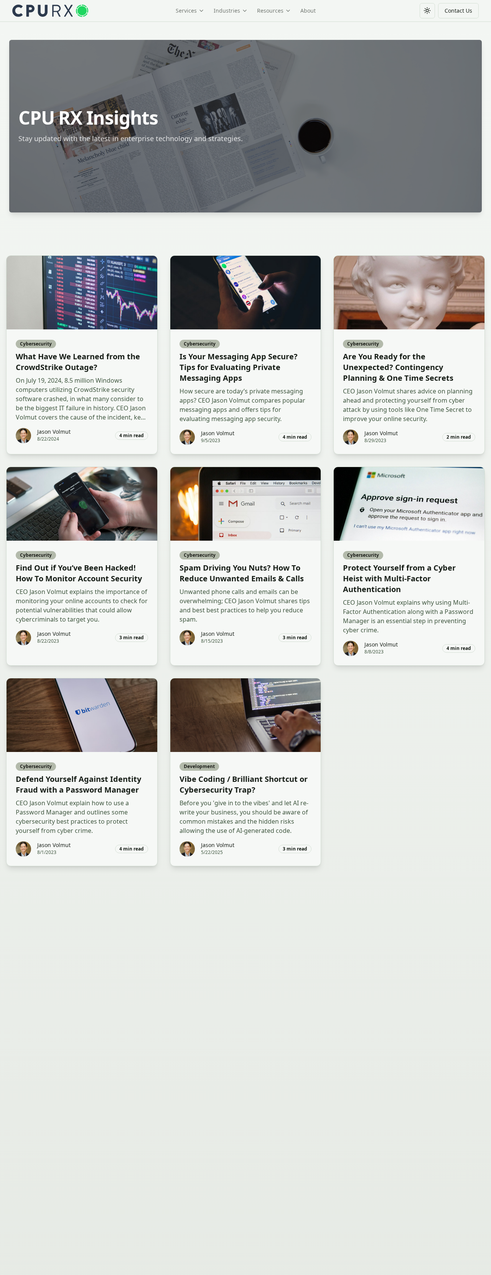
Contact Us (458, 10)
